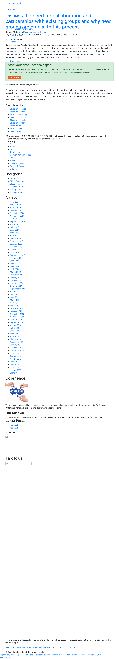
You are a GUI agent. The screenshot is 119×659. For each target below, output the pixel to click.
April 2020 (14, 336)
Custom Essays (17, 187)
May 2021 (14, 300)
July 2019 (14, 361)
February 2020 (16, 342)
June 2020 (15, 331)
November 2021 (17, 283)
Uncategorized (29, 32)
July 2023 (14, 227)
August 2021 (15, 291)
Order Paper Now (14, 77)
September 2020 (17, 322)
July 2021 (14, 294)
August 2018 (15, 370)
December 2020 (17, 314)
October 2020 (16, 319)
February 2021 (16, 308)
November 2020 (17, 317)
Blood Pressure (16, 184)
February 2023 (16, 241)
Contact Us (15, 152)
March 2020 (15, 339)
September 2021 (17, 289)
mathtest (14, 425)
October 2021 (16, 286)
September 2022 (17, 255)
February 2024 (16, 207)
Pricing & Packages (18, 166)
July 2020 (14, 328)
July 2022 (14, 261)
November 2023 (17, 216)
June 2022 (15, 263)
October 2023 (16, 219)
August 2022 (15, 258)
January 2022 (16, 277)
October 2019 (16, 353)
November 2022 (17, 249)
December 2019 (17, 347)
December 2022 (17, 247)
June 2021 (14, 297)
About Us (14, 146)
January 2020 (16, 345)
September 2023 (17, 221)
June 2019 (14, 364)
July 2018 (14, 373)
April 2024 (14, 202)
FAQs (12, 157)
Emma (43, 32)
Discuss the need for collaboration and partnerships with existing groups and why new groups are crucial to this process (58, 21)
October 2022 (16, 252)
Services (14, 169)
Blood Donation (17, 181)
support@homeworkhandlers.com (37, 647)
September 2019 (17, 356)
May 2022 (14, 266)
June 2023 (15, 230)
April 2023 (14, 235)
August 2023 (15, 224)
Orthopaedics (16, 189)
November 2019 (17, 350)
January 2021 (16, 311)
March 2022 (15, 272)
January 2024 (16, 210)
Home (12, 160)
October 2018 (16, 367)
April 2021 (14, 303)
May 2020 (14, 333)
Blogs (12, 149)
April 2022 (14, 269)
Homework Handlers (14, 3)
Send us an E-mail (13, 647)
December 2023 (17, 213)
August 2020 (15, 325)
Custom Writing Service (20, 155)
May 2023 (14, 233)
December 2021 (17, 280)
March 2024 (15, 205)
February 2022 (16, 275)
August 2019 (15, 359)
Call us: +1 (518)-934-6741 (66, 647)
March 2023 (15, 238)
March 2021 (15, 305)
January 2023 (16, 244)
